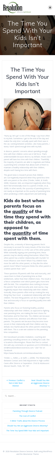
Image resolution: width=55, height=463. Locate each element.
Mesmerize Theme (31, 454)
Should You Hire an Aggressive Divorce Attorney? (27, 425)
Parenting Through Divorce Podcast (27, 411)
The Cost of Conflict (27, 416)
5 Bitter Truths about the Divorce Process (27, 421)
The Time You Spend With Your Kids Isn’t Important (27, 430)
